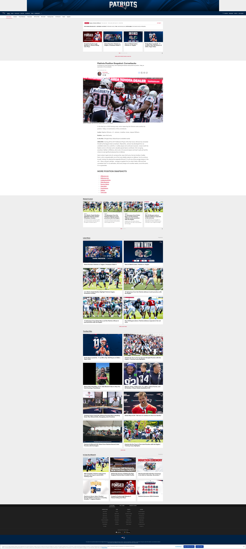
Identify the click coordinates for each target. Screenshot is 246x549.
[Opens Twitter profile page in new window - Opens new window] (103, 75)
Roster (117, 511)
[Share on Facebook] (139, 73)
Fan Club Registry (141, 513)
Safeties (103, 190)
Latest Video (105, 513)
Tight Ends (103, 192)
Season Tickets (128, 515)
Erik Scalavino (105, 72)
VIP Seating (129, 517)
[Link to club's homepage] (3, 13)
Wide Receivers (105, 182)
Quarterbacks (104, 188)
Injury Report (117, 515)
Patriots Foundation (104, 519)
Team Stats (117, 517)
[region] (123, 546)
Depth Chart (117, 513)
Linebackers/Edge (106, 180)
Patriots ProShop (141, 511)
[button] (119, 53)
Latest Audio (105, 515)
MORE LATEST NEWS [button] (123, 326)
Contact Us (141, 526)
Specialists (104, 186)
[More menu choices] (41, 13)
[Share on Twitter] (142, 73)
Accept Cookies (199, 546)
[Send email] (144, 73)
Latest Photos (104, 517)
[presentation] (162, 53)
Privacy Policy (104, 547)
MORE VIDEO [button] (123, 450)
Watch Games (128, 524)
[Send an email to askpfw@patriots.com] (105, 75)
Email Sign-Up (141, 515)
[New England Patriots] (123, 538)
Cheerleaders (105, 524)
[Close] (244, 546)
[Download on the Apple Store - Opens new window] (118, 532)
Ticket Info (128, 511)
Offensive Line (104, 176)
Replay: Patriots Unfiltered (95, 23)
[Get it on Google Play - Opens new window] (127, 532)
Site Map (104, 526)
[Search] (223, 13)
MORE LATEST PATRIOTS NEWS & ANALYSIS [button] (123, 56)
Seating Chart (128, 519)
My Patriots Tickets (128, 513)
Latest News (105, 511)
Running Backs (105, 184)
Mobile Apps (141, 519)
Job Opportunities (141, 524)
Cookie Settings (178, 546)
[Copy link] (147, 73)
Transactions (117, 519)
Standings (117, 524)
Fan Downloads (141, 517)
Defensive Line (105, 178)
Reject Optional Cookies (189, 546)
